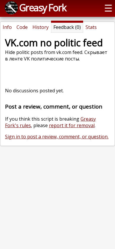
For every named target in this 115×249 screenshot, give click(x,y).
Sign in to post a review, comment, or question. (57, 136)
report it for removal (72, 125)
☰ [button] (108, 7)
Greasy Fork (42, 7)
